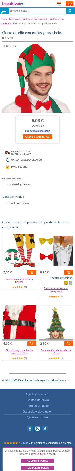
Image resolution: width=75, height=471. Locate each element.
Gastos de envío (37, 400)
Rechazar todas (38, 467)
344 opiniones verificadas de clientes (50, 442)
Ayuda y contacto (37, 394)
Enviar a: (59, 5)
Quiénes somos (37, 417)
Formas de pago (38, 405)
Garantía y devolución (37, 411)
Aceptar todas (37, 460)
